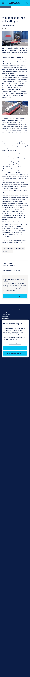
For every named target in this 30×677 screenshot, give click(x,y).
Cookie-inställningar (15, 344)
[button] (9, 7)
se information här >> (18, 242)
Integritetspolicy (13, 339)
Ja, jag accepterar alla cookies (15, 353)
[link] (4, 7)
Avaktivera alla (15, 348)
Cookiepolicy (6, 339)
